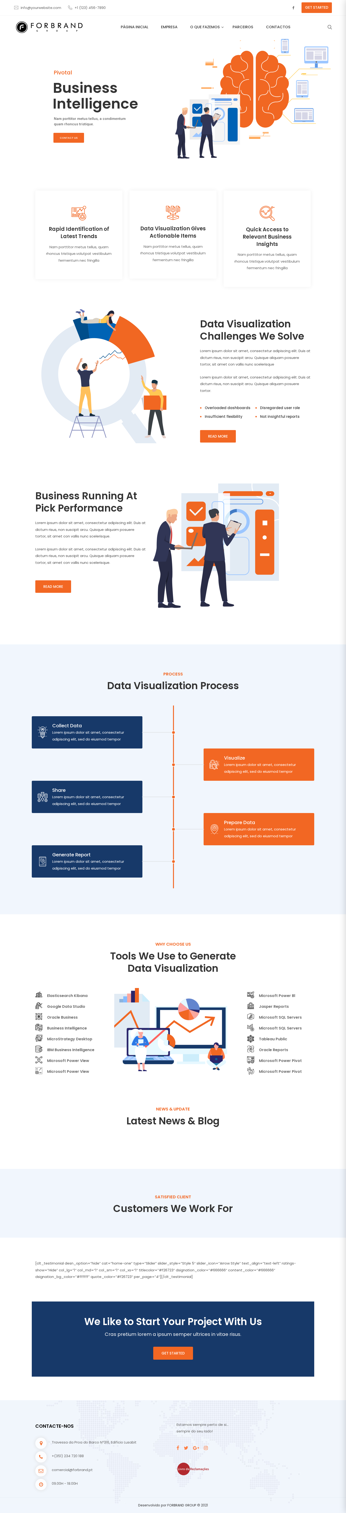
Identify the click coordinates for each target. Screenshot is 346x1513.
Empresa (169, 27)
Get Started (173, 1353)
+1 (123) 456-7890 (90, 7)
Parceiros (243, 27)
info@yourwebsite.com (41, 7)
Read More (218, 436)
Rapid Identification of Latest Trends (79, 232)
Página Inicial (134, 27)
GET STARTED (316, 7)
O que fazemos (205, 27)
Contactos (278, 27)
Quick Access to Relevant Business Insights (267, 237)
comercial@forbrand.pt (72, 1469)
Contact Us (69, 138)
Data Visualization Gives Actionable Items (173, 232)
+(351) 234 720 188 (68, 1455)
